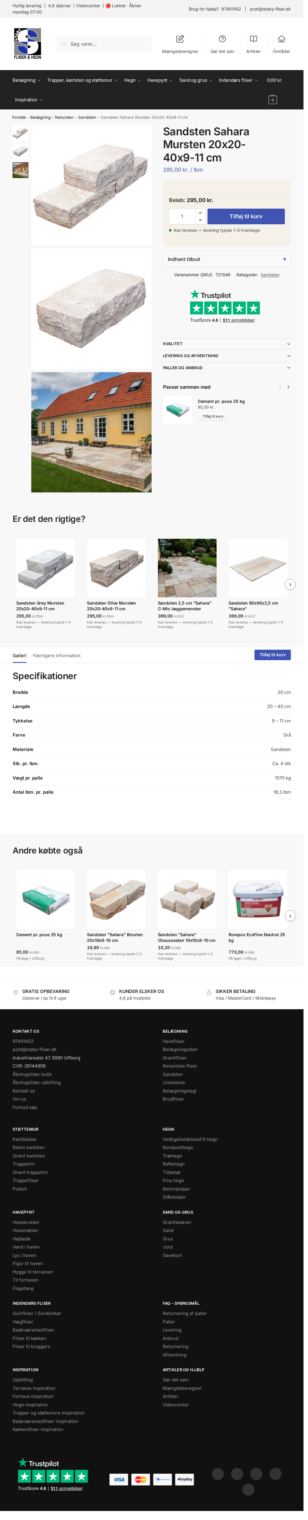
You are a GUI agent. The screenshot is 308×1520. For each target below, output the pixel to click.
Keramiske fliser (180, 1066)
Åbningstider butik (32, 1074)
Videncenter (88, 5)
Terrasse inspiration (34, 1388)
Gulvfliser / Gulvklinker (37, 1313)
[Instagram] (237, 1474)
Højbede (22, 1239)
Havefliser (174, 1041)
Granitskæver (177, 1222)
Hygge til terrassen (33, 1272)
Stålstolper (174, 1197)
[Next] (288, 387)
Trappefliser (26, 1180)
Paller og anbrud (183, 367)
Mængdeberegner (180, 51)
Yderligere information (56, 655)
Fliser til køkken (29, 1338)
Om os (19, 1099)
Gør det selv (222, 51)
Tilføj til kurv (246, 216)
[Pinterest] (256, 1474)
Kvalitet (173, 343)
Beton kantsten (29, 1147)
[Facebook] (218, 1474)
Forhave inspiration (33, 1396)
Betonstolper (176, 1189)
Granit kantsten (29, 1156)
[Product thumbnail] (180, 409)
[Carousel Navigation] (282, 387)
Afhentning (174, 1355)
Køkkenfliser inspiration (38, 1429)
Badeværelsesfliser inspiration (45, 1421)
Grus (168, 1239)
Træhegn (172, 1156)
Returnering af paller (185, 1313)
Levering (172, 1330)
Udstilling (23, 1380)
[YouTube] (248, 1490)
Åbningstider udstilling (37, 1082)
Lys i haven (24, 1255)
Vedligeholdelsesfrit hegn (190, 1139)
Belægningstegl (179, 1091)
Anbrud (170, 1338)
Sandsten (87, 117)
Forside (19, 117)
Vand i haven (26, 1247)
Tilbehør (172, 1172)
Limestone (174, 1082)
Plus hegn (173, 1180)
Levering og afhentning (191, 355)
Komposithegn (178, 1147)
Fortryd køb (25, 1107)
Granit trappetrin (30, 1172)
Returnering (175, 1346)
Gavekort (172, 1255)
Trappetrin (24, 1164)
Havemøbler (25, 1230)
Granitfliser (175, 1058)
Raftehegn (174, 1164)
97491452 (231, 8)
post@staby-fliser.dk (270, 8)
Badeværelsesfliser (33, 1330)
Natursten (64, 117)
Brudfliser (173, 1099)
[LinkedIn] (276, 1474)
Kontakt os (24, 1091)
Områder (281, 51)
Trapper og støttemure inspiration (49, 1413)
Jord (168, 1247)
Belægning (40, 117)
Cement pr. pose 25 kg (221, 401)
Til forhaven (25, 1280)
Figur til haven (28, 1263)
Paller (169, 1322)
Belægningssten (180, 1049)
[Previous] (280, 387)
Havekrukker (26, 1222)
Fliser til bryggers (31, 1346)
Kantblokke (24, 1139)
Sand (168, 1230)
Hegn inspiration (30, 1405)
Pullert (20, 1189)
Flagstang (23, 1288)
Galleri (19, 655)
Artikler (253, 51)
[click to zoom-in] (91, 185)
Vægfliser (23, 1322)
